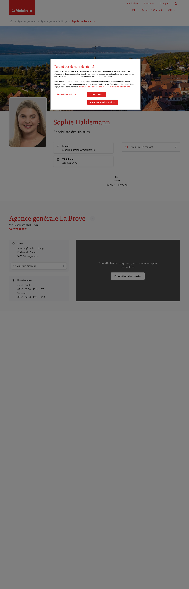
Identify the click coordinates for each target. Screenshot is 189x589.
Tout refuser (97, 94)
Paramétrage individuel (66, 94)
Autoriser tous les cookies (102, 102)
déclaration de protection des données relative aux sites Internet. (105, 87)
